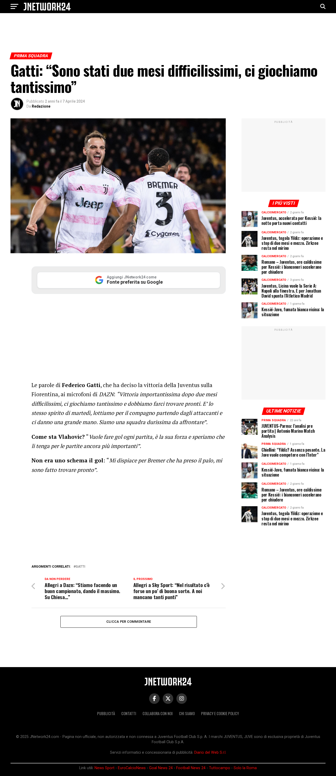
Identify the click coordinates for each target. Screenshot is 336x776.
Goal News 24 (161, 768)
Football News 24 (191, 768)
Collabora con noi (158, 713)
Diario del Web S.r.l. (210, 752)
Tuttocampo (219, 768)
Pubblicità (106, 713)
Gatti (80, 566)
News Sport (104, 768)
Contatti (128, 713)
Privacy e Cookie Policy (220, 713)
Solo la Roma (245, 768)
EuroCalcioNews (132, 768)
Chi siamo (187, 713)
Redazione (41, 106)
